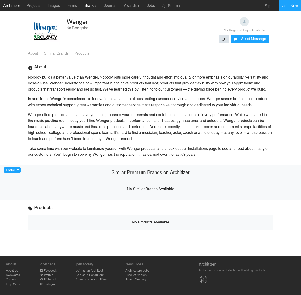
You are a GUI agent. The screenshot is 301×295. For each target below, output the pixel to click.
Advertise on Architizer (91, 279)
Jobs (151, 5)
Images (54, 5)
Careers (11, 279)
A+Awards (13, 274)
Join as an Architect (89, 270)
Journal (110, 5)
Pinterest (49, 279)
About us (12, 270)
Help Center (14, 284)
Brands (90, 5)
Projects (33, 5)
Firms (72, 5)
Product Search (136, 274)
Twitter (48, 274)
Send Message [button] (250, 38)
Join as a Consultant (90, 274)
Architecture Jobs (137, 270)
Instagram (50, 284)
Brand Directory (136, 279)
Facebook (50, 270)
